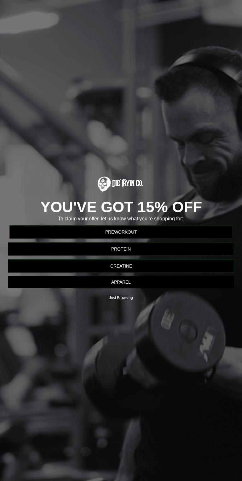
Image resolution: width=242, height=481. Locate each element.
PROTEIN (121, 249)
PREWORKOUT (121, 232)
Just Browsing (121, 298)
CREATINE (121, 266)
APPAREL (121, 282)
